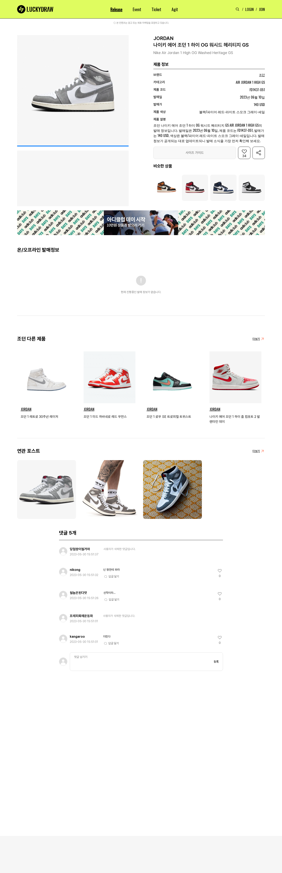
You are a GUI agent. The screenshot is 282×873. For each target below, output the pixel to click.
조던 (262, 75)
